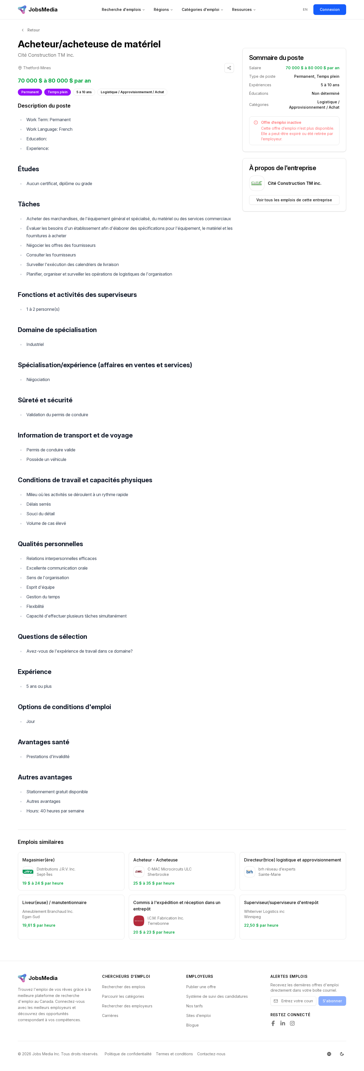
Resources (242, 9)
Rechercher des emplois (123, 986)
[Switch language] (329, 1054)
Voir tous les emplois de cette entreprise (294, 200)
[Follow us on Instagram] (292, 1023)
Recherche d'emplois (121, 9)
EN (305, 9)
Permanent (30, 92)
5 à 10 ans (84, 92)
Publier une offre (201, 986)
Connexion (330, 9)
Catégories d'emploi (200, 9)
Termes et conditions (174, 1054)
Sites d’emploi (198, 1015)
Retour (33, 30)
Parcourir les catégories (123, 996)
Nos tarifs (194, 1006)
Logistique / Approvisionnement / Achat (132, 92)
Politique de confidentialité (128, 1054)
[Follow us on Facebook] (273, 1023)
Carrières (110, 1015)
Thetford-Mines (37, 68)
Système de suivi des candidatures (217, 996)
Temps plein (57, 92)
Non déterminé (325, 93)
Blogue (192, 1025)
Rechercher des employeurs (127, 1006)
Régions (161, 9)
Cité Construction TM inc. (46, 55)
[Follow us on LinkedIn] (282, 1023)
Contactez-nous (211, 1054)
